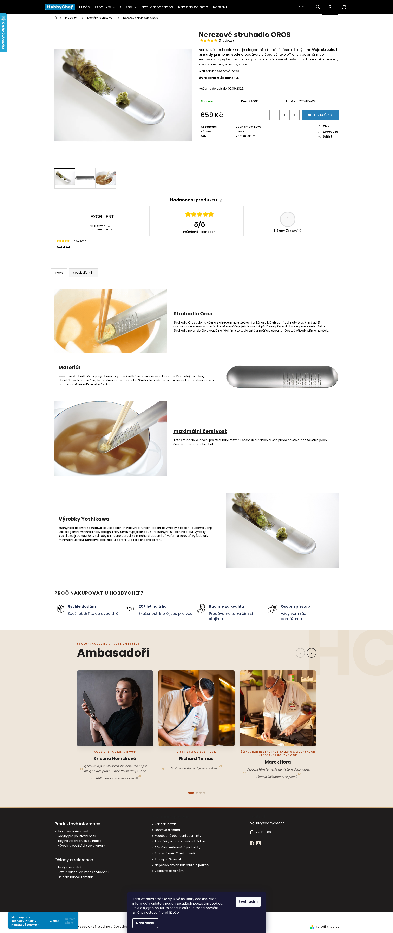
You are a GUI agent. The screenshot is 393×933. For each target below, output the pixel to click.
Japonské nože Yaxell (73, 831)
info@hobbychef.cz (270, 823)
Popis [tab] (59, 273)
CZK (302, 7)
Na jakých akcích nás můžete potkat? (182, 865)
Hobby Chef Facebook (252, 843)
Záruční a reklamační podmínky (178, 847)
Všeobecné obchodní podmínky (178, 836)
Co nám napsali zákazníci (76, 877)
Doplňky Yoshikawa (249, 127)
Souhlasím (248, 901)
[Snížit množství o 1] (275, 115)
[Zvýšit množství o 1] (294, 115)
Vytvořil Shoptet (327, 927)
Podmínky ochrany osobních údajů (180, 841)
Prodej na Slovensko (169, 859)
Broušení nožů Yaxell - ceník (175, 853)
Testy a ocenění (69, 867)
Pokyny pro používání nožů (77, 836)
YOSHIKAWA (307, 101)
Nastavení (145, 923)
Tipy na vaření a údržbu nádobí (80, 841)
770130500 (263, 832)
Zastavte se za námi (169, 871)
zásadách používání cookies (199, 903)
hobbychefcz (258, 843)
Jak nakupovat (165, 824)
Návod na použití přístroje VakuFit (81, 846)
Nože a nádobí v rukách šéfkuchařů (83, 872)
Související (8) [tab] (83, 273)
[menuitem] (84, 7)
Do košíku (323, 115)
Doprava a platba (167, 830)
